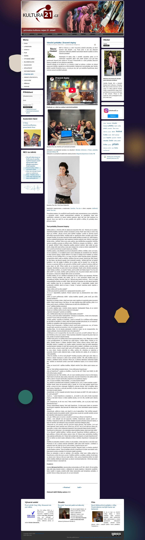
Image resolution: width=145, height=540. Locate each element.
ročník (109, 148)
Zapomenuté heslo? (31, 109)
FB (57, 152)
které (115, 126)
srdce (117, 128)
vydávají (117, 134)
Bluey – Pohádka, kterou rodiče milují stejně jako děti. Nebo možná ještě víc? (33, 176)
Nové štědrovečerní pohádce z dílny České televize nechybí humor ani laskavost (103, 507)
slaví (113, 148)
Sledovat (113, 116)
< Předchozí (66, 487)
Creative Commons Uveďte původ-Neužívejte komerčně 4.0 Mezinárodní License (100, 537)
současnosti (106, 150)
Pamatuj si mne (27, 105)
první (104, 137)
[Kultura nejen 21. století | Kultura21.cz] (72, 17)
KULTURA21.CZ (39, 533)
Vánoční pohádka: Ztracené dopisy (61, 43)
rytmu (104, 123)
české (111, 140)
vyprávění (114, 137)
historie (119, 137)
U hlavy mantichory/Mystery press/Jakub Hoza (29, 125)
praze (109, 131)
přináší (105, 128)
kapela (108, 137)
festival (119, 131)
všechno (105, 148)
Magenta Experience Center (85, 154)
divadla (105, 140)
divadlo (114, 123)
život (114, 128)
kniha (105, 144)
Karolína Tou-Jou (75, 208)
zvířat (119, 126)
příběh (115, 144)
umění (118, 140)
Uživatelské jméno (27, 96)
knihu (115, 140)
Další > (79, 487)
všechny (105, 131)
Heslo (24, 100)
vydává (109, 144)
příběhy (111, 126)
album (113, 131)
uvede (109, 134)
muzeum (109, 123)
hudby (105, 135)
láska (116, 148)
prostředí (110, 128)
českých (105, 126)
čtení (113, 134)
